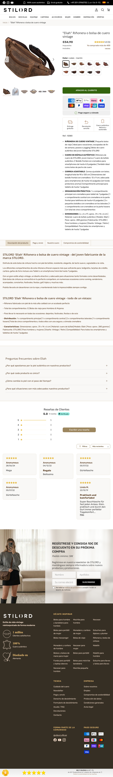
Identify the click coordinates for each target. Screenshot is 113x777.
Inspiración (88, 17)
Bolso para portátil (81, 653)
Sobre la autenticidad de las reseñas (85, 774)
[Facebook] (4, 2)
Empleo (87, 690)
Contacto (57, 715)
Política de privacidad (72, 588)
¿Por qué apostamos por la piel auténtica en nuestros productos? (38, 365)
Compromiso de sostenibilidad (97, 695)
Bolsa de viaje (79, 638)
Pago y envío (59, 695)
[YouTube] (12, 2)
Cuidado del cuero (61, 686)
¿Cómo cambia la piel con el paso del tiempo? (28, 381)
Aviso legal (88, 707)
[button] (99, 42)
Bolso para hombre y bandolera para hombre (61, 622)
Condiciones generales (94, 703)
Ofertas (100, 17)
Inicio (5, 22)
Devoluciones (59, 711)
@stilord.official (60, 735)
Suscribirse (88, 582)
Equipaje (34, 17)
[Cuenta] (96, 10)
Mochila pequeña (80, 668)
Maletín (96, 645)
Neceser (96, 619)
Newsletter (58, 690)
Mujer (67, 17)
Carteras (45, 17)
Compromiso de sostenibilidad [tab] (76, 243)
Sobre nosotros (90, 686)
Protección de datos (92, 699)
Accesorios (57, 17)
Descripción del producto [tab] (18, 243)
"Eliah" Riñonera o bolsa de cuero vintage (28, 22)
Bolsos (12, 17)
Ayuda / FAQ (58, 707)
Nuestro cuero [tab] (53, 243)
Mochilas (22, 17)
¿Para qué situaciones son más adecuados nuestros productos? (37, 388)
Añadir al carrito (86, 90)
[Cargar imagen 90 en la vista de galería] (30, 58)
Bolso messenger (60, 638)
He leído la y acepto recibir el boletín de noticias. (76, 589)
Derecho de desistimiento (64, 699)
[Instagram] (8, 2)
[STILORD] (18, 10)
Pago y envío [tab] (38, 243)
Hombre (76, 17)
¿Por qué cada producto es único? (23, 373)
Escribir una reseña (79, 429)
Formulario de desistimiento (65, 703)
